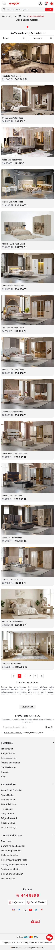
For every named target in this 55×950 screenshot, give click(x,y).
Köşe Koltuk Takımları (11, 790)
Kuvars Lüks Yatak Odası (12, 622)
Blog (3, 776)
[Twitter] (25, 910)
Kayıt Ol (49, 727)
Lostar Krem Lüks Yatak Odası (15, 454)
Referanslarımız (9, 758)
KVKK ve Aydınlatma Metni (14, 860)
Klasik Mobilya (8, 823)
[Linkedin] (36, 910)
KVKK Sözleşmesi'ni (12, 733)
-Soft (13, 948)
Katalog (5, 772)
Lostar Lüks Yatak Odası (12, 496)
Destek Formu (8, 878)
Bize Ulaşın (6, 841)
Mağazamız (17, 902)
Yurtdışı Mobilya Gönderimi (14, 864)
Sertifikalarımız (8, 767)
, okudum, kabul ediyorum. (24, 733)
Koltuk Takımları (9, 804)
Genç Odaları (7, 813)
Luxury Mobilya (19, 16)
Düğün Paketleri (9, 818)
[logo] (14, 3)
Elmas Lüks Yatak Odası (12, 538)
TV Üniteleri (7, 809)
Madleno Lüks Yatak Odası (13, 244)
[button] (27, 27)
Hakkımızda (7, 749)
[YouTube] (30, 910)
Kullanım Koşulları (9, 855)
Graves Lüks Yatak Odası (12, 202)
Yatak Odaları (7, 795)
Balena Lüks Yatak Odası (12, 412)
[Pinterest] (41, 910)
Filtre (5, 38)
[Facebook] (19, 910)
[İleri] (41, 676)
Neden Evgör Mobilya (11, 850)
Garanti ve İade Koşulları (13, 846)
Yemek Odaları (8, 799)
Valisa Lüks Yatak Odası (12, 160)
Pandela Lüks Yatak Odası (13, 286)
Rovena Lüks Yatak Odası (13, 328)
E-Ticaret (19, 948)
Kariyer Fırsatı (8, 753)
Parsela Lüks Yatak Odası (12, 580)
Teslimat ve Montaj (10, 869)
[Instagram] (13, 910)
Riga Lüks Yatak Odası (11, 76)
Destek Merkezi (38, 902)
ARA (49, 9)
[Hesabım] (40, 3)
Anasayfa (6, 16)
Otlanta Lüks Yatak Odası (12, 118)
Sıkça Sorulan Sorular (12, 874)
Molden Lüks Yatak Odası (13, 370)
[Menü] (4, 4)
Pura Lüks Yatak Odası (11, 664)
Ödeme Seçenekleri (10, 762)
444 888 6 (30, 895)
